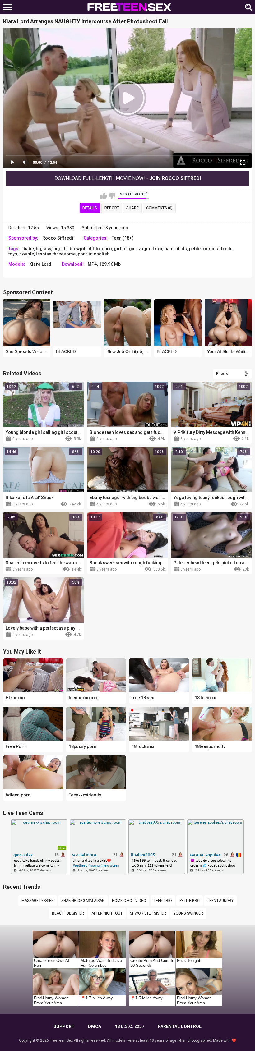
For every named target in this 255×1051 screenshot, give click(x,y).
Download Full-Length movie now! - (127, 178)
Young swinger (188, 913)
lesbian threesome (56, 253)
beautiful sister (68, 913)
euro (107, 248)
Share (132, 208)
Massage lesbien (37, 900)
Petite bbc (189, 900)
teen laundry (220, 900)
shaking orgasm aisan (82, 900)
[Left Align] (9, 7)
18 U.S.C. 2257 (129, 1026)
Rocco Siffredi (57, 238)
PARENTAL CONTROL (180, 1026)
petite (195, 248)
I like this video (103, 196)
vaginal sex (150, 248)
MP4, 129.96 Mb (104, 264)
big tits (60, 248)
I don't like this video (112, 196)
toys (12, 253)
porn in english (94, 253)
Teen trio (163, 900)
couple (26, 253)
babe (29, 248)
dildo (94, 248)
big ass (43, 248)
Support (64, 1026)
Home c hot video (129, 900)
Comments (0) (159, 208)
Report (111, 208)
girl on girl (125, 248)
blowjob (78, 248)
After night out (107, 913)
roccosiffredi (217, 248)
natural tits (176, 248)
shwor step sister (148, 913)
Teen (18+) (123, 238)
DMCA (94, 1026)
